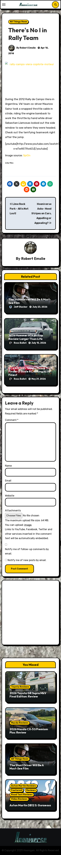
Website (9, 495)
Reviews (31, 790)
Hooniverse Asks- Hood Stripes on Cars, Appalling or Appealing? (41, 213)
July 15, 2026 (38, 343)
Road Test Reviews (22, 794)
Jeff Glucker (21, 307)
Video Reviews (19, 799)
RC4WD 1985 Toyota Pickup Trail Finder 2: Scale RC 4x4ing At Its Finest (30, 371)
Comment (11, 419)
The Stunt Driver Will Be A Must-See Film (29, 301)
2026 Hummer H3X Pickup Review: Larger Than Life (25, 337)
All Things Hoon (18, 21)
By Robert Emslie (26, 48)
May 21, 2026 (38, 379)
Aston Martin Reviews (23, 786)
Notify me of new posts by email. (27, 560)
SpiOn (26, 155)
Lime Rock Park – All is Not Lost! (19, 209)
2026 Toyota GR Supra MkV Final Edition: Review (28, 694)
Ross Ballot (20, 343)
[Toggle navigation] (3, 4)
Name (8, 465)
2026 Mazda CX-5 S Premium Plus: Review (29, 730)
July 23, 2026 (39, 307)
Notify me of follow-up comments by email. (27, 551)
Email (8, 480)
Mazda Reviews (19, 723)
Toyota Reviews (20, 687)
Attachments (13, 510)
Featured (16, 790)
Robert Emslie (33, 258)
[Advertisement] (30, 613)
